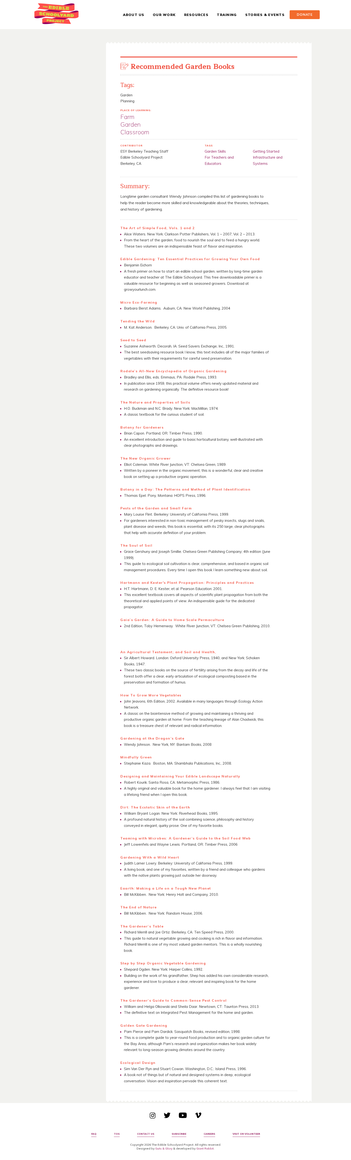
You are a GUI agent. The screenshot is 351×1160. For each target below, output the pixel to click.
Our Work (164, 15)
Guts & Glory (163, 1148)
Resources (196, 15)
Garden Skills (215, 151)
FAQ (93, 1133)
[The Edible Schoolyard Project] (56, 14)
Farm (127, 117)
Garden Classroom (134, 128)
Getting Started (266, 151)
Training (227, 15)
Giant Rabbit (205, 1148)
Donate (305, 14)
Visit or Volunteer (246, 1133)
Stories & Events (265, 15)
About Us (133, 15)
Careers (209, 1133)
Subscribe (179, 1133)
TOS (117, 1133)
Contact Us (145, 1133)
